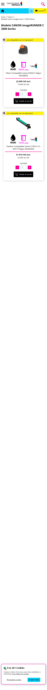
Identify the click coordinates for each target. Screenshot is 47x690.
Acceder (31, 11)
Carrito (41, 11)
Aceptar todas (34, 680)
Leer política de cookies (20, 674)
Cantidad (23, 90)
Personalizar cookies (14, 680)
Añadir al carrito (25, 101)
